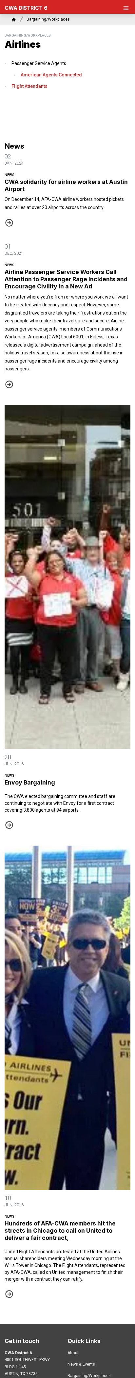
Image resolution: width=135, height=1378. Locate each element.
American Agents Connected (51, 74)
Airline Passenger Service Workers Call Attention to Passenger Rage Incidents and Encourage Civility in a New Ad (66, 279)
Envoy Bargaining (30, 782)
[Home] (13, 19)
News (9, 175)
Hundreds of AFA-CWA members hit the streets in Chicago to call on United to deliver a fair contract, (60, 1230)
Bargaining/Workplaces (48, 19)
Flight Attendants (29, 86)
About (73, 1353)
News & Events (81, 1364)
